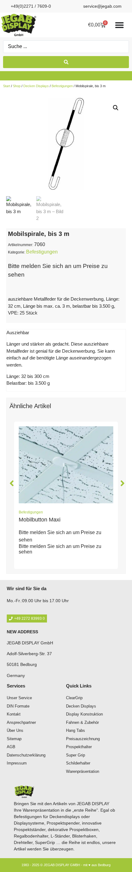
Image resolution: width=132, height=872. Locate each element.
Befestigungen (62, 86)
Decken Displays (36, 86)
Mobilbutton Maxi (39, 520)
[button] (115, 107)
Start (6, 86)
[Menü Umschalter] (119, 25)
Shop (17, 86)
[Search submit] (66, 62)
